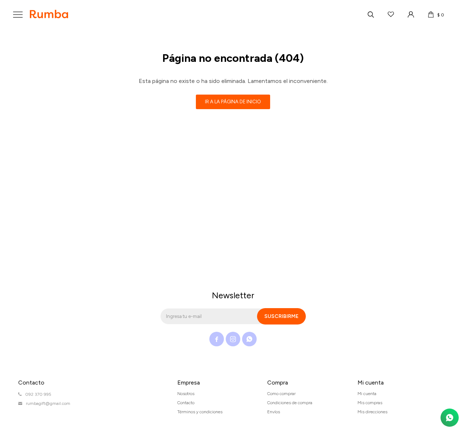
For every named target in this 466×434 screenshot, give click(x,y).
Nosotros (185, 393)
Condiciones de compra (289, 402)
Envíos (273, 411)
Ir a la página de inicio (233, 101)
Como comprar (281, 393)
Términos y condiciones (199, 411)
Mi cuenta (367, 393)
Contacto (185, 402)
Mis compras (370, 402)
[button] (371, 14)
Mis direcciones (372, 411)
